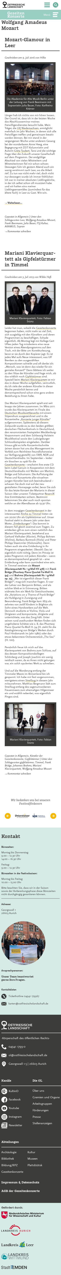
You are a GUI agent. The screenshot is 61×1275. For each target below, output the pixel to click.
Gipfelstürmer (32, 758)
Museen (32, 1158)
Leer (22, 220)
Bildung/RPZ (9, 1165)
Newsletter (15, 1125)
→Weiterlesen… (13, 203)
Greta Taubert (21, 150)
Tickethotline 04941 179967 (23, 996)
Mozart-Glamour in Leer (27, 43)
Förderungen (41, 1110)
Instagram (15, 1116)
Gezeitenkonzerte (46, 328)
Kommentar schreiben (19, 231)
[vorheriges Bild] (8, 816)
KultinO (13, 1091)
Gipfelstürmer (33, 376)
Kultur (31, 1152)
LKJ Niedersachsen (28, 128)
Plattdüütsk (34, 1165)
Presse (37, 1116)
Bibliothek (7, 1158)
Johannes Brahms (22, 765)
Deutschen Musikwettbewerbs (22, 412)
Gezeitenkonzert (35, 510)
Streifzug (30, 680)
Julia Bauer (29, 223)
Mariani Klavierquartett (34, 379)
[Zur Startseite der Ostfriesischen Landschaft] (14, 5)
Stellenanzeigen (42, 1123)
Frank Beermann (13, 223)
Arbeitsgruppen (42, 1103)
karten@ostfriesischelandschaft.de (28, 1003)
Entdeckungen (22, 523)
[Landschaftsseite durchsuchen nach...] (55, 5)
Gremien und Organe (46, 1097)
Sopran (21, 226)
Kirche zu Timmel (31, 513)
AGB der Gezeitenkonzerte (20, 1191)
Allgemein (23, 216)
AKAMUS (10, 226)
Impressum (9, 1182)
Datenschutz (30, 1182)
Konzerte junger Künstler (35, 419)
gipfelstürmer (27, 762)
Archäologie (8, 1152)
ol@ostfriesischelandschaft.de (28, 1055)
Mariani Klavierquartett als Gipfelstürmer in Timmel (30, 259)
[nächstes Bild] (53, 816)
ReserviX (49, 493)
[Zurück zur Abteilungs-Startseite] (20, 14)
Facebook (15, 1099)
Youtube (14, 1108)
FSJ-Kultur (42, 223)
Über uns (38, 1090)
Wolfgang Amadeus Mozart (40, 220)
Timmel (39, 762)
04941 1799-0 (17, 1046)
